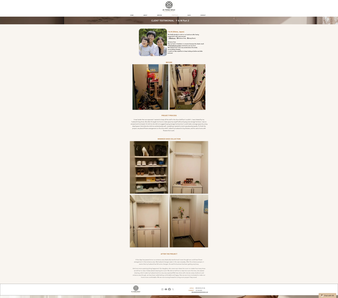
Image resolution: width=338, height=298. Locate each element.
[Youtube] (166, 289)
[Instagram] (162, 289)
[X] (173, 289)
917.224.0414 (199, 290)
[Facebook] (169, 289)
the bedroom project (175, 45)
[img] (150, 87)
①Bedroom (172, 38)
